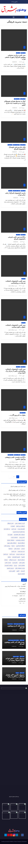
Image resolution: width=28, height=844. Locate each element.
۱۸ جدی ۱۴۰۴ (21, 646)
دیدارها (13, 545)
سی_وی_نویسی (21, 551)
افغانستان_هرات (21, 529)
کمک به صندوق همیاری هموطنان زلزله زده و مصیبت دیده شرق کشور (14, 103)
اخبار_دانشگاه (10, 523)
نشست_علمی (8, 562)
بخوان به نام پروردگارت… (17, 415)
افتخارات (13, 526)
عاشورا (23, 557)
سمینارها (10, 548)
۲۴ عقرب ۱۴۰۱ (21, 285)
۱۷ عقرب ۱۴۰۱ (21, 375)
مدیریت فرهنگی (22, 412)
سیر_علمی (10, 190)
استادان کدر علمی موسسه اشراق (13, 640)
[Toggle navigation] (13, 17)
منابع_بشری (14, 562)
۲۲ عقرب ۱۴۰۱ (21, 329)
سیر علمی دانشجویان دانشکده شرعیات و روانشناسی (15, 282)
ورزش (15, 565)
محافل (9, 557)
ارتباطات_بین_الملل (20, 526)
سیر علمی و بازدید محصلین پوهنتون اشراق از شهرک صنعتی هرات (15, 57)
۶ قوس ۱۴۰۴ (21, 662)
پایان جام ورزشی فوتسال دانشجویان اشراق (17, 148)
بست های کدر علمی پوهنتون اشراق (17, 490)
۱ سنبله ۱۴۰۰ (22, 461)
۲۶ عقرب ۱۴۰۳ (21, 151)
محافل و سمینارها (17, 454)
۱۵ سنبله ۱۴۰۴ (21, 107)
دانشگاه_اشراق (21, 543)
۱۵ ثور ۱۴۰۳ (22, 241)
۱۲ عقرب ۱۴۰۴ (21, 61)
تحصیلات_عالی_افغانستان (19, 534)
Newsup (19, 841)
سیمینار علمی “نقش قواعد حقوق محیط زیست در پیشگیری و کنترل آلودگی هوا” (14, 660)
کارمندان (23, 571)
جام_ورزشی (22, 537)
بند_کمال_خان (7, 529)
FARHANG (14, 61)
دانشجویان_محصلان (16, 144)
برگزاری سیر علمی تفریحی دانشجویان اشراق (16, 238)
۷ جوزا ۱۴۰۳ (22, 197)
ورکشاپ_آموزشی (8, 565)
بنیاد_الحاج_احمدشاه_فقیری (19, 531)
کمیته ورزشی (10, 144)
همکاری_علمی (21, 565)
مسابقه (6, 559)
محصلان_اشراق (21, 559)
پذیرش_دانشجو (10, 568)
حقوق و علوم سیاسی (16, 190)
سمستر (23, 548)
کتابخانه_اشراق (21, 573)
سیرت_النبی (12, 554)
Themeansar (24, 841)
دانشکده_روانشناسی (20, 540)
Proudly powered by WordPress (8, 841)
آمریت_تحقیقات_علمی (20, 523)
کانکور (18, 571)
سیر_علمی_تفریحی (20, 554)
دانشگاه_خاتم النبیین (20, 545)
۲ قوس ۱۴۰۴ (21, 679)
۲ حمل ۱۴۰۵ (21, 630)
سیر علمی (5, 554)
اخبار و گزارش (23, 144)
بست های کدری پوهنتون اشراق (18, 486)
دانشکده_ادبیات (14, 537)
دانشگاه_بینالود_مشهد (11, 543)
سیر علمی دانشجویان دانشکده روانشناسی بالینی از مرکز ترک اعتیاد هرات (15, 371)
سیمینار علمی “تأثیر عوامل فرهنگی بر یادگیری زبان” (15, 675)
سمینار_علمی (17, 548)
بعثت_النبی (13, 529)
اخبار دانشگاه (23, 190)
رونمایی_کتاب (7, 545)
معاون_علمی (22, 562)
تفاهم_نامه (10, 534)
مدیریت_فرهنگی (12, 559)
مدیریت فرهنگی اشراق (13, 285)
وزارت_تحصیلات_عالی (20, 568)
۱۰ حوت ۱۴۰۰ (21, 417)
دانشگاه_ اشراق (10, 540)
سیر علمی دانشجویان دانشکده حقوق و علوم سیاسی (15, 326)
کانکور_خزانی (12, 571)
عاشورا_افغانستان (16, 557)
